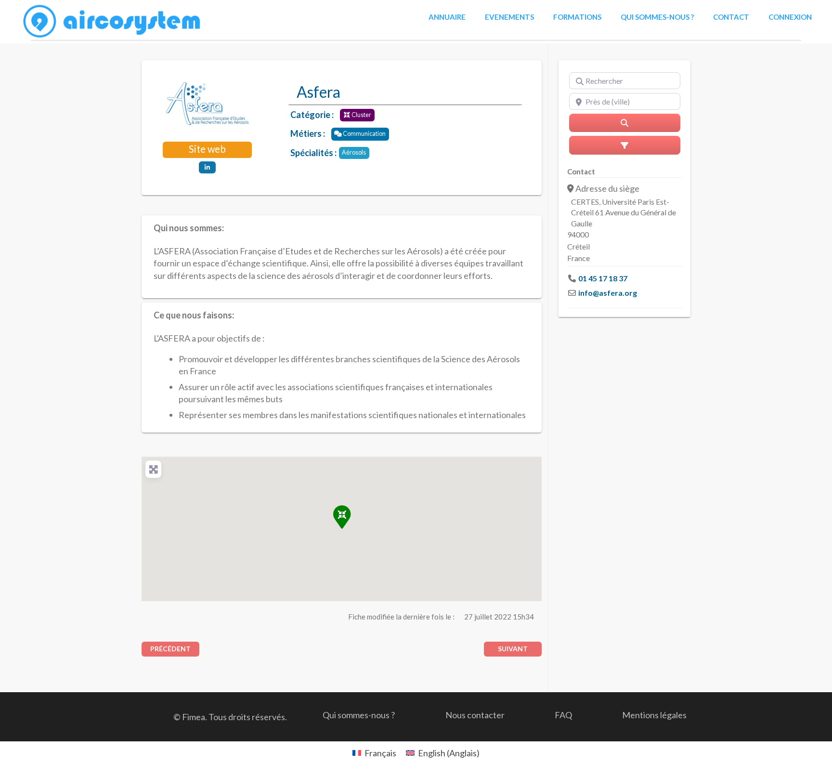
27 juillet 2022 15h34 (499, 616)
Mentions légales (654, 715)
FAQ (563, 715)
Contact (731, 17)
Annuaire (447, 17)
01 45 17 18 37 (602, 278)
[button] (342, 517)
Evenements (509, 17)
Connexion (790, 17)
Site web (207, 149)
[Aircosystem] (112, 21)
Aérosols (354, 152)
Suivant (513, 649)
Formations (577, 17)
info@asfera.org (607, 292)
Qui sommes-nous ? (657, 17)
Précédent (170, 649)
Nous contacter (475, 715)
